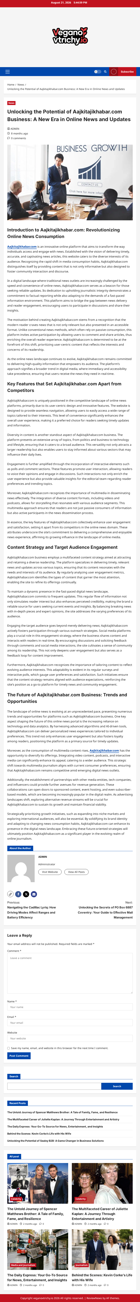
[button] (7, 71)
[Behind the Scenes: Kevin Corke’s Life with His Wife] (102, 1249)
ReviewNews (94, 1298)
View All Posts (76, 872)
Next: (105, 910)
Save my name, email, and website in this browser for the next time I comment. (59, 1048)
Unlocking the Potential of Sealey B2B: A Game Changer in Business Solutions (55, 1140)
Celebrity (16, 1198)
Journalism (82, 1265)
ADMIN (15, 128)
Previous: (31, 910)
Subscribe (127, 71)
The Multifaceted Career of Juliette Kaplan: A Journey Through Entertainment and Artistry (63, 1119)
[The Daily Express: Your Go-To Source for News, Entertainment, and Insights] (37, 1249)
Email (11, 1017)
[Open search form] (105, 71)
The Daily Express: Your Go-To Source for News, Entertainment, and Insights (55, 1126)
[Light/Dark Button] (97, 71)
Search (13, 1076)
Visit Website (50, 872)
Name (12, 1001)
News (11, 103)
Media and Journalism (23, 1265)
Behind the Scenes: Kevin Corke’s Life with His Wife (39, 1133)
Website (12, 1032)
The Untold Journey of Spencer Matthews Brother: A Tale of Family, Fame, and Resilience (62, 1112)
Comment (14, 951)
